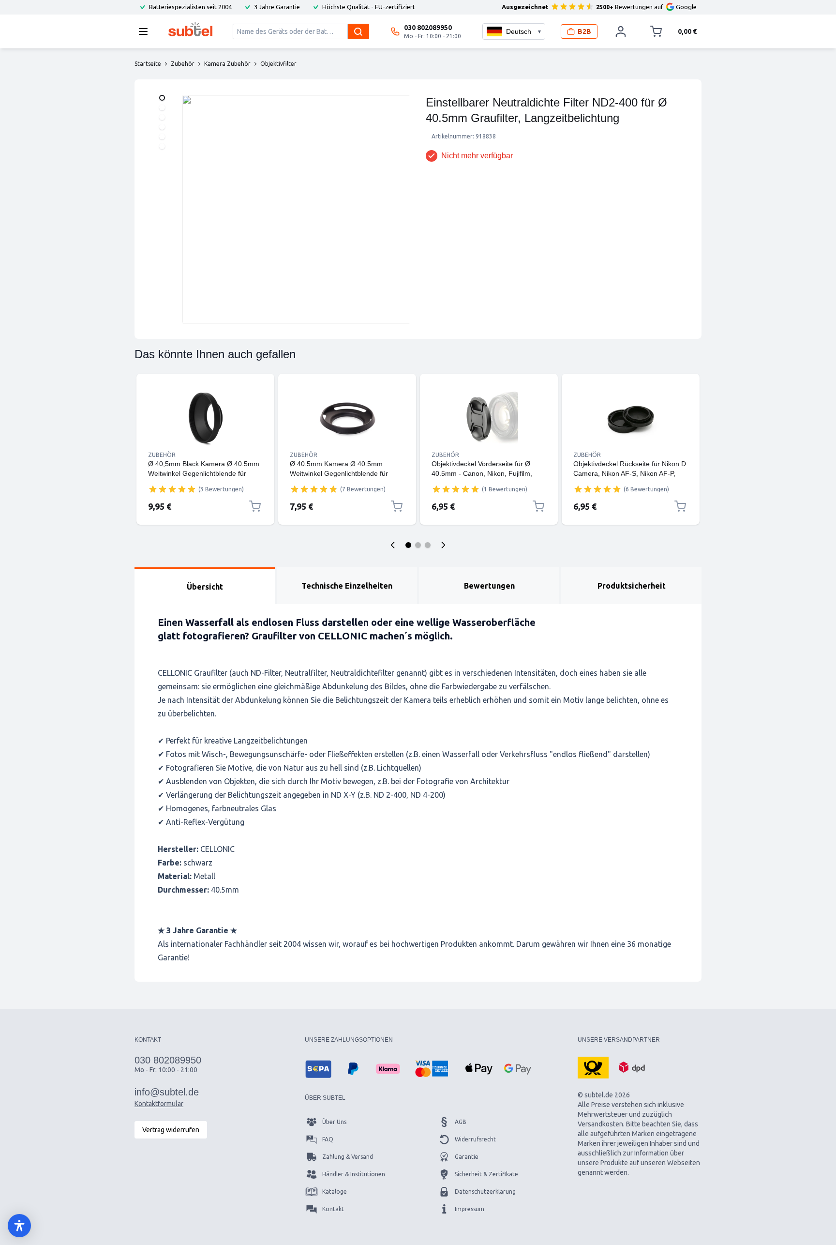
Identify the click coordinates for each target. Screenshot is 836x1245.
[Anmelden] (620, 31)
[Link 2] (347, 418)
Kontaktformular (158, 1104)
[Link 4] (631, 418)
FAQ (327, 1139)
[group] (172, 489)
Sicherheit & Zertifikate (486, 1174)
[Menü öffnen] (146, 31)
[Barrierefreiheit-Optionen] (19, 1225)
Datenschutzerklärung (485, 1191)
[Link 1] (205, 418)
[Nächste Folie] (443, 545)
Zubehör (162, 455)
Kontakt (333, 1209)
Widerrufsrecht (475, 1139)
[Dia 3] (428, 545)
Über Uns (334, 1122)
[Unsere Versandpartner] (593, 1066)
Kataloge (334, 1191)
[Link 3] (489, 418)
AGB (460, 1122)
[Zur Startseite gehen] (190, 29)
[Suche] (358, 31)
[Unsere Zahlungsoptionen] (318, 1068)
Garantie (466, 1157)
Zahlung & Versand (347, 1157)
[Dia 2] (418, 545)
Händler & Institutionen (353, 1174)
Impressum (469, 1209)
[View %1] (162, 98)
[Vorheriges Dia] (392, 545)
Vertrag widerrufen (170, 1130)
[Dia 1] (408, 545)
